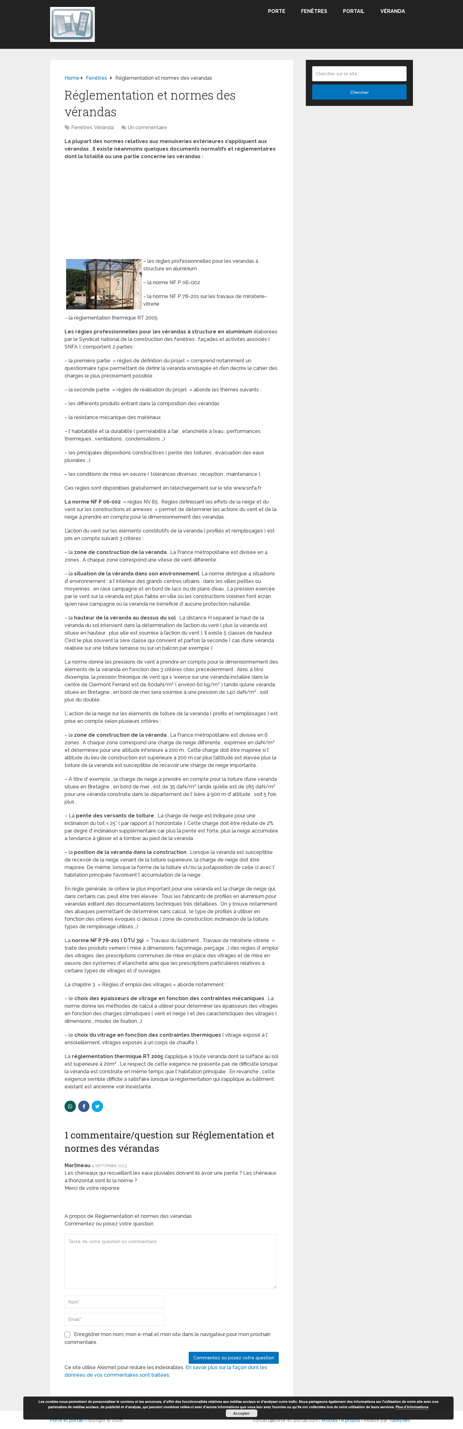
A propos (350, 1420)
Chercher (359, 92)
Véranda (392, 11)
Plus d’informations (412, 1406)
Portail (354, 11)
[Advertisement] (172, 211)
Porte (276, 11)
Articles (330, 1420)
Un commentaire (147, 127)
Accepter (241, 1413)
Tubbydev (399, 1420)
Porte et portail (66, 1420)
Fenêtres (314, 11)
